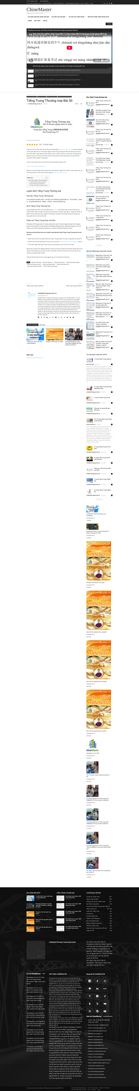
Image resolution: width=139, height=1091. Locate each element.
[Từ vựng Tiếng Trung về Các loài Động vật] (89, 459)
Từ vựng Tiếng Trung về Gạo (102, 397)
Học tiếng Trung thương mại (96, 97)
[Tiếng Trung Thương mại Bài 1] (90, 104)
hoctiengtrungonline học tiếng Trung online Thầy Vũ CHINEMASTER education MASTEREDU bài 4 (98, 847)
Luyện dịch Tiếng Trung (65, 149)
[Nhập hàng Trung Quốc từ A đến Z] (90, 335)
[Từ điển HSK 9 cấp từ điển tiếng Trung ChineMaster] (35, 334)
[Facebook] (103, 3)
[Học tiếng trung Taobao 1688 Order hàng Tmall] (60, 898)
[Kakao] (89, 988)
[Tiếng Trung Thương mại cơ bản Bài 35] (90, 219)
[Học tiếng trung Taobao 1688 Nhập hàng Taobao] (90, 161)
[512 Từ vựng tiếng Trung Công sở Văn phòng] (89, 420)
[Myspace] (50, 317)
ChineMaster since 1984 (92, 753)
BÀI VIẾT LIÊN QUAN (32, 325)
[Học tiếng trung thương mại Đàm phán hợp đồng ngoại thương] (90, 190)
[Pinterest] (35, 107)
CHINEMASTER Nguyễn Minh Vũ (35, 103)
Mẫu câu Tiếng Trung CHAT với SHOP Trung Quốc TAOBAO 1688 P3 (104, 343)
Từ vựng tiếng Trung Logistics (102, 359)
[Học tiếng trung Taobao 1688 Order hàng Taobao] (60, 921)
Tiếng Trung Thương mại (52, 96)
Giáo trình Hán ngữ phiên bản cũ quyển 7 (96, 731)
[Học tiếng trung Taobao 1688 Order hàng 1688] (60, 913)
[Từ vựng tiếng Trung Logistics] (89, 360)
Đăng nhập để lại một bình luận (35, 357)
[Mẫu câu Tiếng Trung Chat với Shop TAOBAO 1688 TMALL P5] (90, 287)
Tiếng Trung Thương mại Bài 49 (36, 166)
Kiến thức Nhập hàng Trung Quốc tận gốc (99, 251)
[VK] (50, 107)
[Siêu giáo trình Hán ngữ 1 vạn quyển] (54, 334)
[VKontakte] (68, 317)
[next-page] (30, 348)
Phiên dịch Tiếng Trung (47, 262)
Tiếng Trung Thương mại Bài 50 (72, 262)
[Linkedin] (39, 107)
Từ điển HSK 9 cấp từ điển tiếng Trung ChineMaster (96, 514)
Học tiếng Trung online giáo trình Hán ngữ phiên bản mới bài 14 (98, 871)
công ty (55, 209)
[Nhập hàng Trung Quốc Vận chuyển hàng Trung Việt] (90, 258)
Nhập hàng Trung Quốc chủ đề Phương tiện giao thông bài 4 (104, 295)
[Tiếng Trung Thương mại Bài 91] (90, 180)
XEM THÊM (42, 325)
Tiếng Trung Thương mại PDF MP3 (34, 266)
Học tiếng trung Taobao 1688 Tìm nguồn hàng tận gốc (103, 141)
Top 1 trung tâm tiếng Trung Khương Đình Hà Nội (97, 775)
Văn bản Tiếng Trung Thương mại (38, 182)
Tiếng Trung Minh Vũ (100, 114)
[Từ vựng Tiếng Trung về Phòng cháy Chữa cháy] (89, 388)
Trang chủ (29, 94)
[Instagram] (105, 3)
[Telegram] (46, 107)
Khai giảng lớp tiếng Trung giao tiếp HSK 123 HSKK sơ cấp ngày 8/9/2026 (97, 532)
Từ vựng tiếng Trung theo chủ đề (96, 354)
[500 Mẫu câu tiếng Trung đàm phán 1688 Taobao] (90, 113)
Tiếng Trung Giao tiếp (42, 96)
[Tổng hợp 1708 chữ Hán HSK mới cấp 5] (89, 470)
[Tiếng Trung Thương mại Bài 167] (90, 238)
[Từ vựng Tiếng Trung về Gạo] (89, 399)
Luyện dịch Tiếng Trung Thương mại (37, 180)
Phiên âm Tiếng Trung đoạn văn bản (39, 185)
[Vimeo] (109, 3)
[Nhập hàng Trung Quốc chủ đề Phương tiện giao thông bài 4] (90, 297)
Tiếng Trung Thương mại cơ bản (34, 264)
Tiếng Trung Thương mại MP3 (48, 264)
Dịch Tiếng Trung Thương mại (37, 183)
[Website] (89, 1011)
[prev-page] (28, 348)
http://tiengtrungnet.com (43, 295)
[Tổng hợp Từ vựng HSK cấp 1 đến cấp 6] (89, 410)
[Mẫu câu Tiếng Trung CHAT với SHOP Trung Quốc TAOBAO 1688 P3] (90, 345)
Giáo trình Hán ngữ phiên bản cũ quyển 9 (96, 632)
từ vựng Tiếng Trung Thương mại (69, 241)
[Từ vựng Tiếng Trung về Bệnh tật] (89, 491)
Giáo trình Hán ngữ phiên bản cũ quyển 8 (96, 681)
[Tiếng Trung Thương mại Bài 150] (90, 171)
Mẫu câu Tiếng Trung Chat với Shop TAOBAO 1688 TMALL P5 (104, 286)
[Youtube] (111, 3)
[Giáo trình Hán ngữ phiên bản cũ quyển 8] (30, 929)
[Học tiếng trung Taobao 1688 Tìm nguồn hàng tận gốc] (90, 142)
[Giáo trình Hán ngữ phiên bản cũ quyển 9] (30, 921)
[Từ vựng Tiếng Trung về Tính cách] (89, 448)
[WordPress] (71, 317)
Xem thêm (99, 245)
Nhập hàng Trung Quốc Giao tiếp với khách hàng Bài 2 (103, 266)
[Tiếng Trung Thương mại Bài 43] (90, 228)
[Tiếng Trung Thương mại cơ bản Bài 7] (90, 152)
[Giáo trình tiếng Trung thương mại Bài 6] (90, 123)
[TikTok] (59, 317)
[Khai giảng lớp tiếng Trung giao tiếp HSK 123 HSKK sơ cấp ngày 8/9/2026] (30, 906)
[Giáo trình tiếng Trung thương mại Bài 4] (90, 200)
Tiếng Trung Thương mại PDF (63, 264)
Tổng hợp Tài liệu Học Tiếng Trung (64, 96)
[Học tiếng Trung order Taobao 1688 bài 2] (90, 325)
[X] (107, 3)
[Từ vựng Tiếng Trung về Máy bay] (89, 480)
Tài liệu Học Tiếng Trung (38, 94)
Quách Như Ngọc (99, 144)
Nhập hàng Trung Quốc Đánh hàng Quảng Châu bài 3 (104, 276)
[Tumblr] (43, 107)
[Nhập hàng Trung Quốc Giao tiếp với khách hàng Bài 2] (90, 268)
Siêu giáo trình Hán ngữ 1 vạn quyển (54, 341)
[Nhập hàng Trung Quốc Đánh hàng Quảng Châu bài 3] (90, 278)
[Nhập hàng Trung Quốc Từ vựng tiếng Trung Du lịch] (90, 316)
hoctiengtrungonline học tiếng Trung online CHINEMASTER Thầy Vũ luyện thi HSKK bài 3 (73, 343)
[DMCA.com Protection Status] (36, 959)
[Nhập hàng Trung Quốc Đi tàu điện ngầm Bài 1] (90, 306)
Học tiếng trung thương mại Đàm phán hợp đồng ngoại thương (103, 188)
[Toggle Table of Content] (46, 178)
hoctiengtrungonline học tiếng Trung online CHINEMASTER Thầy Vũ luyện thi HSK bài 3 (97, 822)
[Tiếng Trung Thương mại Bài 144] (90, 209)
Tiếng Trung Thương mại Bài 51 (74, 286)
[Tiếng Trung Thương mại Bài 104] (90, 133)
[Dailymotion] (39, 317)
